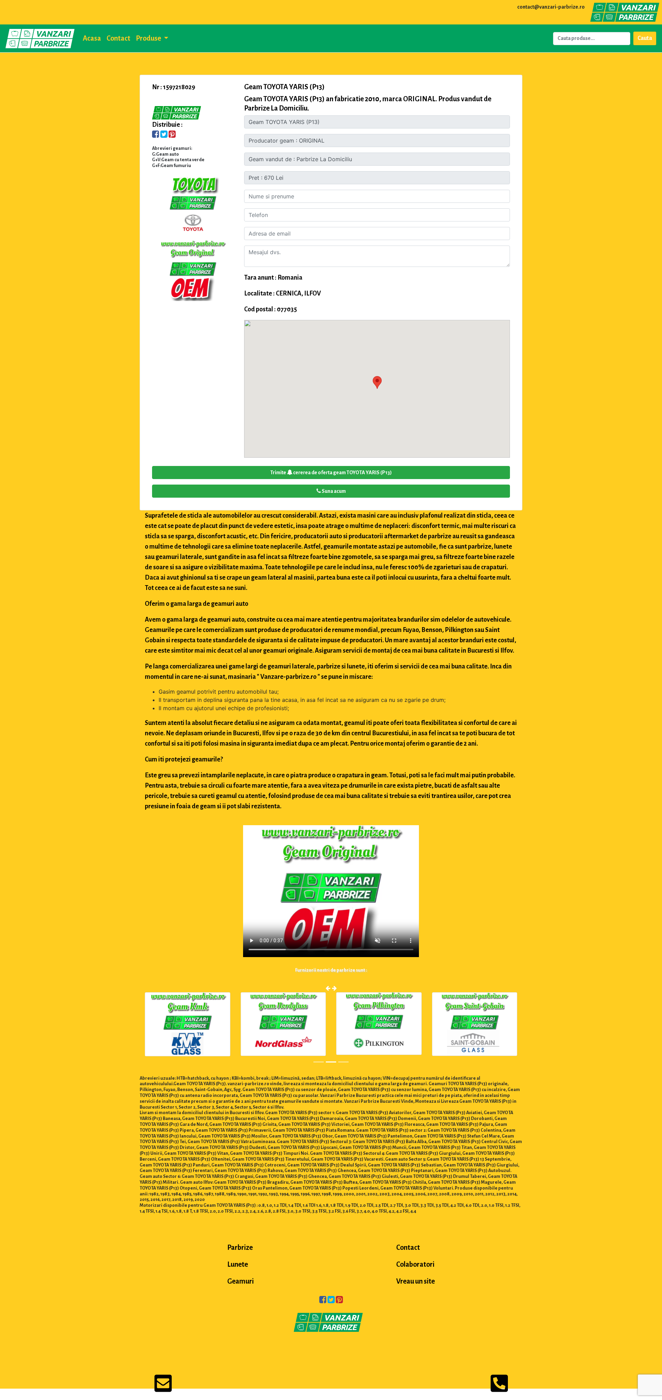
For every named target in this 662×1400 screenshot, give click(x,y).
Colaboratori (415, 1264)
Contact (118, 38)
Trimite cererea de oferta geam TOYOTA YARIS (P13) (331, 472)
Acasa (92, 38)
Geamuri (240, 1281)
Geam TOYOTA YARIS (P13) (284, 87)
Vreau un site (415, 1281)
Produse (149, 38)
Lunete (237, 1264)
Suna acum (333, 491)
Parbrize (240, 1247)
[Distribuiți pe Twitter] (164, 135)
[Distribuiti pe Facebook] (155, 135)
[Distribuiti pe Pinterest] (172, 135)
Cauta (645, 38)
